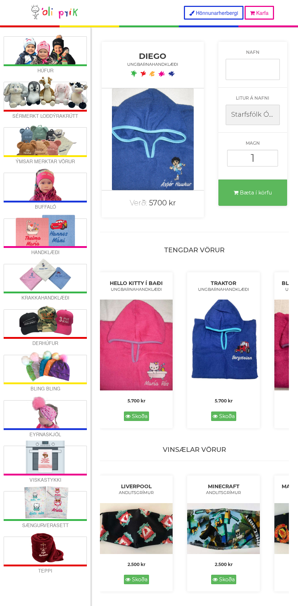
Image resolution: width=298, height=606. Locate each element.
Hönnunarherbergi (216, 12)
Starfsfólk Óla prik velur (255, 115)
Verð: (138, 202)
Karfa (262, 12)
